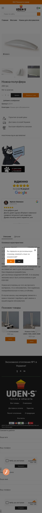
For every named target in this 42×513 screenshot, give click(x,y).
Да (11, 261)
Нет (19, 261)
